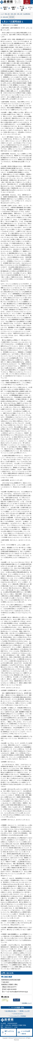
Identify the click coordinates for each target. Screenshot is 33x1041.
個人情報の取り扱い (10, 1011)
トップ (2, 14)
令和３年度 (5, 17)
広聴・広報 (19, 14)
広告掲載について (27, 1003)
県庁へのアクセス (9, 1032)
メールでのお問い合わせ (25, 1032)
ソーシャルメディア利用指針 (18, 1016)
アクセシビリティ (18, 1013)
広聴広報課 (11, 17)
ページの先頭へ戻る (17, 1007)
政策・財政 (13, 14)
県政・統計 (7, 14)
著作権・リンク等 (24, 1011)
